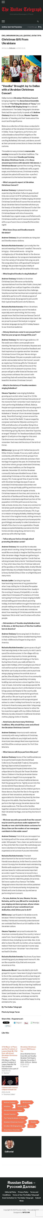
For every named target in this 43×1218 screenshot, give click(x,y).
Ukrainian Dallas (14, 36)
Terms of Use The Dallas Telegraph (26, 1195)
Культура (36, 36)
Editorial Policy (10, 1192)
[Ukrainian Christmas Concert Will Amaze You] (29, 1056)
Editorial (12, 48)
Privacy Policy (23, 1192)
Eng (3, 36)
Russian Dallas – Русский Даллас (21, 1184)
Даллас (27, 36)
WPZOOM (26, 1212)
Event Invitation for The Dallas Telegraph (17, 1198)
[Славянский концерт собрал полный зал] (10, 1080)
